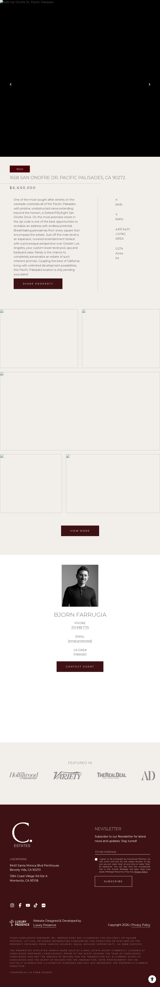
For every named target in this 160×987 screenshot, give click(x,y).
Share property (38, 283)
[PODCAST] (43, 905)
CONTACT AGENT (80, 666)
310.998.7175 (80, 627)
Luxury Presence (44, 925)
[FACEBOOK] (20, 905)
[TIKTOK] (35, 905)
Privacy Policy (141, 871)
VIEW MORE (80, 530)
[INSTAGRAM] (12, 905)
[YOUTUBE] (27, 905)
